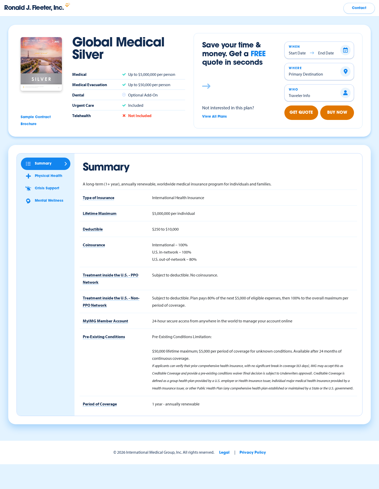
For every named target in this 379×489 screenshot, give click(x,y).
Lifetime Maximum (100, 213)
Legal (224, 453)
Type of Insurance (98, 197)
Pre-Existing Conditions (104, 336)
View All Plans (214, 116)
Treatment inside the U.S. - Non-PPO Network (111, 301)
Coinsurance (94, 244)
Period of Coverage (100, 403)
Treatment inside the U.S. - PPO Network (110, 278)
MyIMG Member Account (105, 320)
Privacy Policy (253, 453)
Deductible (93, 229)
